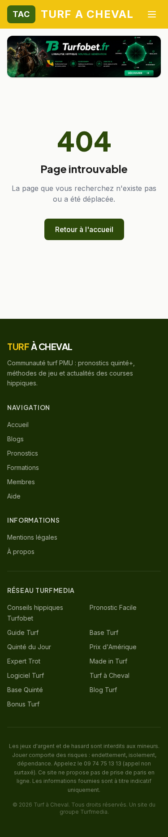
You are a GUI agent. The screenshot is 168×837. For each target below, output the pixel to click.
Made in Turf (108, 661)
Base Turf (104, 632)
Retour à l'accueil (84, 229)
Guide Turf (23, 632)
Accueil (18, 424)
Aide (14, 496)
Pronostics (22, 453)
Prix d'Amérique (113, 647)
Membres (21, 482)
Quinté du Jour (29, 647)
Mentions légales (32, 537)
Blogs (15, 439)
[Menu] (152, 14)
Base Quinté (25, 689)
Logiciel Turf (25, 675)
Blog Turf (103, 689)
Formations (23, 467)
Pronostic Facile (113, 607)
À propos (20, 551)
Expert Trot (23, 661)
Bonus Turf (23, 704)
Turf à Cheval (109, 675)
